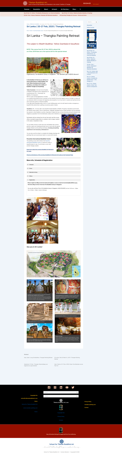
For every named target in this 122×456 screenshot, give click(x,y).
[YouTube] (88, 3)
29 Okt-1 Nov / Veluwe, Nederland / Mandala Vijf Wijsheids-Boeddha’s (41, 15)
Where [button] (30, 176)
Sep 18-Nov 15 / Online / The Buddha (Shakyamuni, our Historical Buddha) (42, 13)
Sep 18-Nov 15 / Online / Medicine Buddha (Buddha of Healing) (77, 13)
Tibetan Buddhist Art (37, 2)
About (46, 9)
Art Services (65, 9)
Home (28, 30)
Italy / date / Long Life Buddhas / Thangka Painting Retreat (38, 357)
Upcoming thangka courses (38, 30)
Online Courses (90, 27)
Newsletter (36, 9)
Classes (31, 30)
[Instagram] (86, 3)
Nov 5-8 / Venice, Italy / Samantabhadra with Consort (92, 73)
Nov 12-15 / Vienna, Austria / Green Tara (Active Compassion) (92, 85)
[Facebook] (84, 3)
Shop (74, 9)
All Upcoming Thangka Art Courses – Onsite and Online (73, 15)
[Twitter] (73, 387)
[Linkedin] (89, 3)
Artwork (54, 9)
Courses (26, 9)
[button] (30, 9)
